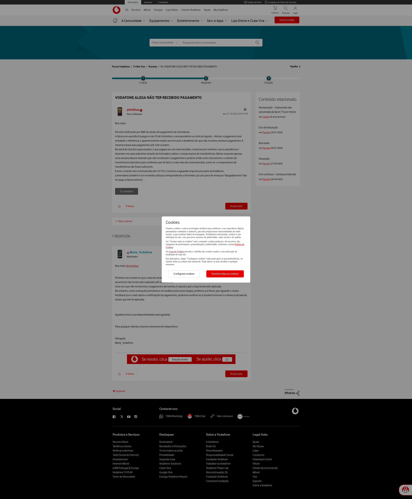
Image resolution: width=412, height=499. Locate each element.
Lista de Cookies (177, 251)
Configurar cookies (183, 273)
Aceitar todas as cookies (225, 273)
